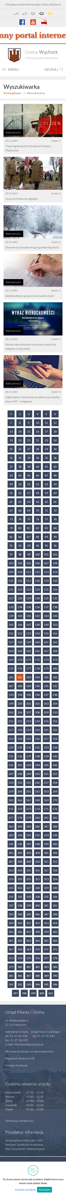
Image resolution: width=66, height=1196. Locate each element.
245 (46, 765)
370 (37, 949)
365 (46, 940)
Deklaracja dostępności (19, 1120)
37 (11, 466)
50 (19, 484)
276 (55, 808)
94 (37, 545)
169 (11, 659)
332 (19, 896)
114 (55, 572)
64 (37, 501)
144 (55, 615)
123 (28, 589)
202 (37, 703)
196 (37, 694)
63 (28, 501)
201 (28, 703)
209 (46, 712)
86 (19, 536)
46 (37, 475)
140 (19, 615)
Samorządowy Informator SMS (24, 1140)
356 (19, 931)
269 (46, 800)
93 (28, 545)
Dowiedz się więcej (25, 1189)
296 (19, 844)
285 (28, 826)
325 (11, 887)
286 (37, 826)
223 (11, 738)
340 (37, 905)
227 (46, 738)
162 (55, 642)
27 (28, 449)
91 (11, 545)
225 (28, 738)
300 (55, 844)
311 (46, 861)
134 (19, 607)
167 (46, 651)
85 (11, 536)
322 (37, 879)
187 (11, 686)
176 (19, 668)
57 (28, 493)
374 (19, 958)
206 (19, 712)
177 (28, 668)
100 (37, 554)
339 (28, 905)
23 (46, 440)
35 (46, 457)
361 (11, 940)
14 (19, 431)
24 (55, 440)
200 (19, 703)
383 (46, 966)
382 (37, 966)
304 (37, 852)
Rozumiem (44, 1189)
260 (19, 791)
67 (11, 510)
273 (28, 808)
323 (46, 879)
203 (46, 703)
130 (37, 598)
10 (37, 422)
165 (28, 651)
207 (28, 712)
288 (55, 826)
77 (46, 519)
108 (55, 563)
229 (11, 747)
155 (46, 633)
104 (19, 563)
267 (28, 800)
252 (55, 773)
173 (46, 659)
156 (55, 633)
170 (19, 659)
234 (55, 747)
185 (46, 677)
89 (46, 536)
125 (46, 589)
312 (55, 861)
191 (46, 686)
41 (46, 466)
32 (19, 457)
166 (37, 651)
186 (55, 677)
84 (55, 528)
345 (28, 914)
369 (28, 949)
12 (55, 422)
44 (19, 475)
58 (37, 493)
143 (46, 615)
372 (55, 949)
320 (19, 879)
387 (28, 975)
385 (11, 975)
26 (19, 449)
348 (55, 914)
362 (19, 940)
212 (19, 721)
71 (46, 510)
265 (11, 800)
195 (28, 694)
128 (19, 598)
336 (55, 896)
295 (11, 844)
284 (19, 826)
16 (37, 431)
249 (28, 773)
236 (19, 756)
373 (11, 958)
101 (46, 554)
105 (28, 563)
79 (11, 528)
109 (11, 572)
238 (37, 756)
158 (19, 642)
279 (28, 817)
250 (37, 773)
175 (11, 668)
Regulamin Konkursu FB (19, 1058)
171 (28, 659)
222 (55, 730)
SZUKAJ (51, 69)
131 (46, 598)
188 (19, 686)
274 (37, 808)
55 (11, 493)
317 (46, 870)
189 (28, 686)
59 (46, 493)
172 (37, 659)
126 (55, 589)
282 (55, 817)
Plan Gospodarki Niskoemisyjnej (25, 1149)
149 (46, 624)
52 (37, 484)
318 (55, 870)
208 (37, 712)
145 (11, 624)
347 (46, 914)
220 (37, 730)
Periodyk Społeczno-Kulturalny (24, 1144)
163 (11, 651)
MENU (13, 69)
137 (46, 607)
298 (37, 844)
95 (46, 545)
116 (19, 580)
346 (37, 914)
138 (55, 607)
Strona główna (12, 93)
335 (46, 896)
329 (46, 887)
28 (37, 449)
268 (37, 800)
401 (50, 993)
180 (55, 668)
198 (55, 694)
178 (37, 668)
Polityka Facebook (16, 1065)
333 (28, 896)
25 (11, 449)
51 (28, 484)
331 (11, 896)
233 (46, 747)
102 (55, 554)
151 (11, 633)
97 (11, 554)
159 (28, 642)
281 (46, 817)
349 (11, 923)
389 (46, 975)
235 (11, 756)
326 (19, 887)
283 (11, 826)
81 (28, 528)
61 (11, 501)
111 (28, 572)
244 (37, 765)
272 (19, 808)
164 (19, 651)
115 (11, 580)
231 (28, 747)
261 (28, 791)
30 (55, 449)
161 (46, 642)
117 (28, 580)
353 (46, 923)
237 (28, 756)
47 (46, 475)
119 (46, 580)
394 (37, 984)
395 (46, 984)
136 (37, 607)
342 (55, 905)
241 (11, 765)
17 (46, 431)
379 (11, 966)
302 (19, 852)
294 (55, 835)
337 (11, 905)
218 (19, 730)
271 (11, 808)
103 (11, 563)
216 (55, 721)
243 (28, 765)
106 (37, 563)
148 (37, 624)
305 (46, 852)
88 (37, 536)
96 (55, 545)
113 (46, 572)
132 (55, 598)
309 (28, 861)
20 (19, 440)
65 (46, 501)
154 (37, 633)
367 (11, 949)
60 (55, 493)
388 (37, 975)
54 (55, 484)
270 (55, 800)
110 (19, 572)
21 (28, 440)
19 (11, 440)
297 (28, 844)
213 (28, 721)
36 (55, 457)
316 (37, 870)
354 (55, 923)
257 (46, 782)
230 (19, 747)
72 (55, 510)
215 (46, 721)
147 (28, 624)
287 (46, 826)
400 (41, 993)
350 (19, 923)
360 (55, 931)
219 (28, 730)
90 (55, 536)
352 (37, 923)
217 (11, 730)
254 (19, 782)
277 (11, 817)
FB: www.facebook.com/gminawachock (29, 1051)
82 (37, 528)
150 (55, 624)
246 (55, 765)
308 (19, 861)
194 (19, 694)
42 (55, 466)
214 (37, 721)
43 (11, 475)
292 (37, 835)
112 (37, 572)
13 (11, 431)
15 (28, 431)
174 (55, 659)
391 (11, 984)
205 (11, 712)
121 (11, 589)
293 (46, 835)
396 (55, 984)
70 (37, 510)
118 (37, 580)
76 (37, 519)
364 (37, 940)
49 (11, 484)
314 (19, 870)
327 (28, 887)
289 (11, 835)
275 (46, 808)
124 (37, 589)
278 (19, 817)
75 (28, 519)
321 (28, 879)
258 (55, 782)
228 (55, 738)
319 (11, 879)
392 (19, 984)
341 (46, 905)
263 (46, 791)
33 (28, 457)
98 (19, 554)
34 (37, 457)
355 (11, 931)
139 (11, 615)
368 (19, 949)
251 (46, 773)
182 (19, 677)
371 (46, 949)
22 (37, 440)
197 (46, 694)
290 (19, 835)
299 (46, 844)
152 (19, 633)
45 (28, 475)
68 (19, 510)
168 (55, 651)
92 (19, 545)
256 (37, 782)
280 (37, 817)
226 (37, 738)
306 (55, 852)
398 (24, 993)
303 (28, 852)
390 (55, 975)
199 (11, 703)
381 (28, 966)
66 (55, 501)
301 (11, 852)
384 (55, 966)
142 (37, 615)
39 (28, 466)
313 (11, 870)
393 (28, 984)
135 (28, 607)
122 (19, 589)
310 (37, 861)
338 (19, 905)
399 (33, 993)
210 (55, 712)
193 (11, 694)
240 (55, 756)
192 (55, 686)
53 (46, 484)
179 (46, 668)
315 (28, 870)
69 (28, 510)
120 (55, 580)
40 (37, 466)
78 (55, 519)
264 (55, 791)
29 (46, 449)
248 (19, 773)
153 (28, 633)
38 (19, 466)
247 (11, 773)
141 (28, 615)
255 (28, 782)
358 (37, 931)
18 (55, 431)
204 (55, 703)
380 (19, 966)
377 (46, 958)
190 (37, 686)
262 (37, 791)
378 (55, 958)
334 (37, 896)
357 (28, 931)
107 (46, 563)
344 (19, 914)
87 (28, 536)
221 (46, 730)
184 (37, 677)
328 (37, 887)
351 (28, 923)
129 (28, 598)
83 (46, 528)
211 (11, 721)
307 (11, 861)
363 (28, 940)
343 (11, 914)
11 (46, 422)
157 (11, 642)
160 (37, 642)
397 (15, 993)
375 (28, 958)
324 (55, 879)
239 (46, 756)
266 (19, 800)
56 (19, 493)
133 (11, 607)
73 (11, 519)
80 (19, 528)
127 (11, 598)
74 (19, 519)
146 (19, 624)
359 (46, 931)
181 (11, 677)
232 (37, 747)
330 (55, 887)
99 (28, 554)
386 (19, 975)
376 (37, 958)
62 (19, 501)
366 (55, 940)
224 (19, 738)
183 (28, 677)
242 (19, 765)
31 (11, 457)
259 (11, 791)
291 (28, 835)
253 (11, 782)
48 (55, 475)
